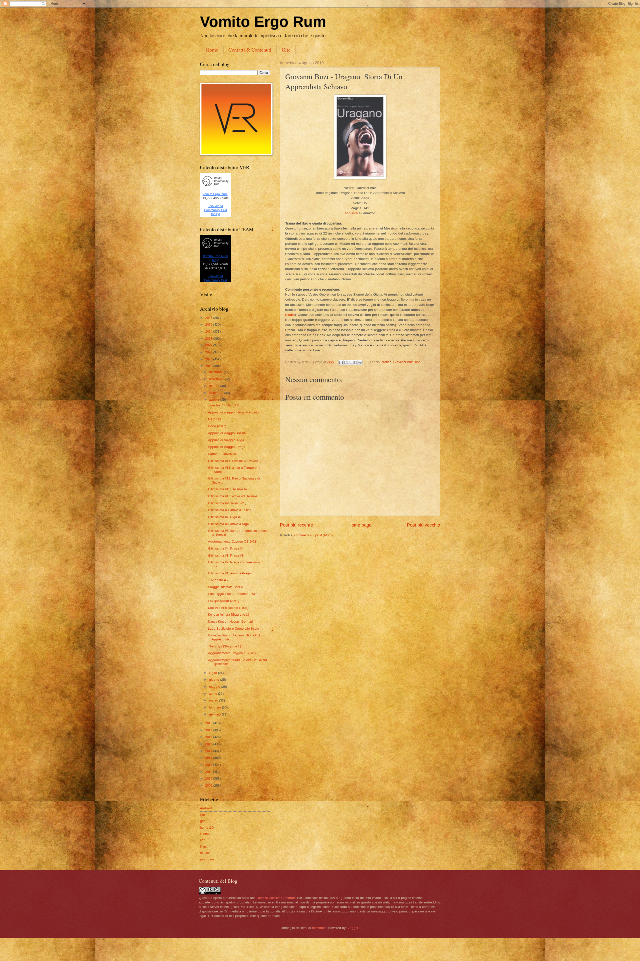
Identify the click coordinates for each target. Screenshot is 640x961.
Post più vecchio (423, 525)
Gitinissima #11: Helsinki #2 (228, 489)
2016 (209, 737)
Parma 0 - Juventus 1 (223, 454)
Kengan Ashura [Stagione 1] (228, 614)
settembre (216, 393)
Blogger (352, 928)
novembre (216, 379)
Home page (360, 525)
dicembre (216, 372)
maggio (215, 686)
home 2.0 (207, 827)
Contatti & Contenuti (250, 49)
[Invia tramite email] (341, 362)
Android (206, 808)
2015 (209, 744)
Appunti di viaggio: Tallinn (227, 433)
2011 (209, 772)
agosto (214, 399)
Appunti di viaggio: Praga (226, 447)
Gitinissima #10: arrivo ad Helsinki (232, 496)
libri (417, 362)
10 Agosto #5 (218, 580)
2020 (209, 359)
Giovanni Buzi (403, 362)
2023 (209, 338)
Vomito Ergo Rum (263, 21)
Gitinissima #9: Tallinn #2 (226, 503)
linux (203, 846)
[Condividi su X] (350, 362)
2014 (209, 751)
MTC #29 (214, 419)
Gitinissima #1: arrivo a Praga (229, 573)
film (202, 815)
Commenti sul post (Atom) (313, 535)
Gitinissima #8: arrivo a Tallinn (229, 510)
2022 (209, 345)
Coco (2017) (217, 426)
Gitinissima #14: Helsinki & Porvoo (233, 461)
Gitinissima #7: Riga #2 (225, 517)
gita (202, 821)
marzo (214, 700)
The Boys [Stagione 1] (224, 646)
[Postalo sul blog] (345, 362)
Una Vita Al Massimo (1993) (228, 608)
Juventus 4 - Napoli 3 (223, 405)
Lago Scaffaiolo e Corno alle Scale (233, 628)
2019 (209, 366)
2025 (209, 324)
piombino (207, 859)
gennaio (215, 714)
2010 (209, 778)
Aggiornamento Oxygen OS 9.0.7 (232, 653)
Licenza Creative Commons (276, 898)
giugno (214, 679)
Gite (286, 49)
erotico (387, 362)
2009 (209, 785)
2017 (209, 730)
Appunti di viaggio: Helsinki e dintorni (235, 412)
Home (212, 49)
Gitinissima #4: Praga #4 (226, 548)
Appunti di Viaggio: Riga (226, 440)
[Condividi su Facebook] (355, 362)
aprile (213, 693)
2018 (209, 723)
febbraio (215, 707)
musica (205, 853)
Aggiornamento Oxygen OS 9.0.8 (232, 541)
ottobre (214, 386)
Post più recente (296, 525)
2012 (209, 765)
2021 (209, 352)
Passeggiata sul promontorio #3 (231, 594)
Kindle (290, 315)
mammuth (319, 928)
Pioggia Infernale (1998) (225, 587)
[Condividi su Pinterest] (360, 362)
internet (205, 834)
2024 (209, 331)
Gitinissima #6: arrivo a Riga (228, 524)
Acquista (351, 213)
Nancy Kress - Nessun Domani (230, 621)
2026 (209, 318)
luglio (213, 673)
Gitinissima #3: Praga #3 (226, 555)
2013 (209, 758)
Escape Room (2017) (223, 601)
